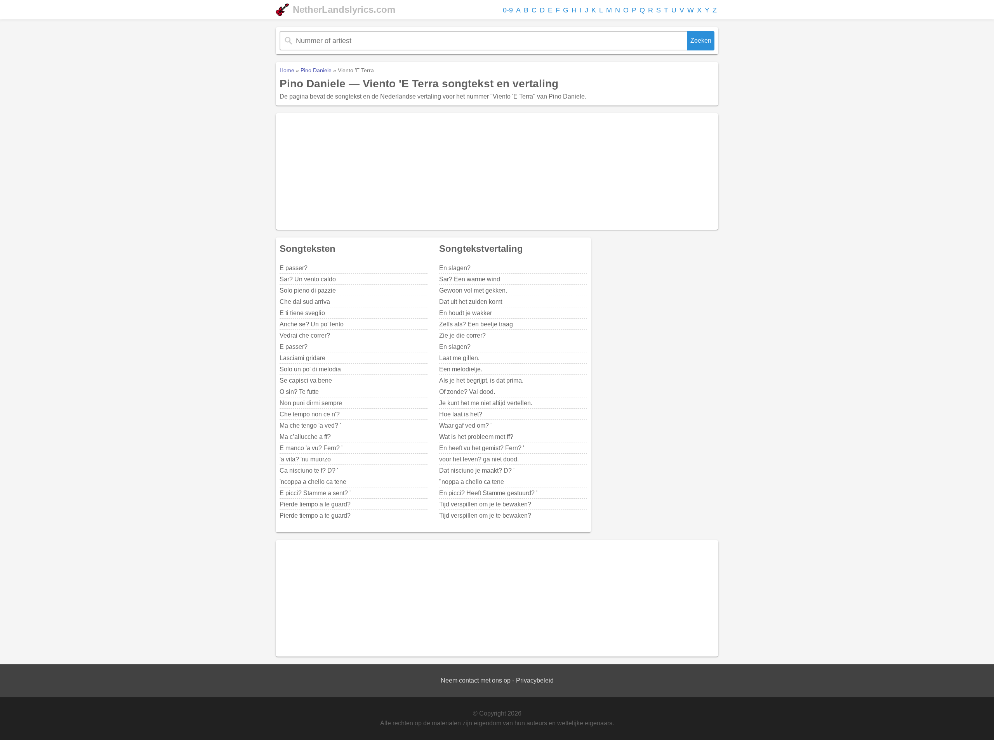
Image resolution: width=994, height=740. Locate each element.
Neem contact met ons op (476, 680)
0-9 (508, 10)
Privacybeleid (535, 680)
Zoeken (700, 40)
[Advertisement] (497, 171)
